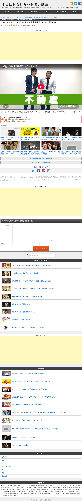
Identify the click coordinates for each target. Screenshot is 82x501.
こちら (53, 489)
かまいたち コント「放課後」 (21, 319)
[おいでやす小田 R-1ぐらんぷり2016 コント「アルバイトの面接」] (6, 289)
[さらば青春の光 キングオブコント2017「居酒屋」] (6, 296)
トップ (7, 12)
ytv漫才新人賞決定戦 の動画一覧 (41, 158)
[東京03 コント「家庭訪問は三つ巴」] (6, 312)
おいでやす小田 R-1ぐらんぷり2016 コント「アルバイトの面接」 (33, 288)
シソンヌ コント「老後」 (20, 445)
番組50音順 (34, 12)
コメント (4, 225)
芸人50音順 (21, 12)
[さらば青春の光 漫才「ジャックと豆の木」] (6, 273)
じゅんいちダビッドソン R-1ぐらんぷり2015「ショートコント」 (32, 265)
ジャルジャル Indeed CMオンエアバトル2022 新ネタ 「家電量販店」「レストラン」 (39, 412)
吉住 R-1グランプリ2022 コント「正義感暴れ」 (27, 405)
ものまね (4, 457)
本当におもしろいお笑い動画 (25, 4)
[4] (13, 119)
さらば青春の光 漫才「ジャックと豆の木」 (26, 273)
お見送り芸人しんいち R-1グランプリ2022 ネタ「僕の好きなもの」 (34, 397)
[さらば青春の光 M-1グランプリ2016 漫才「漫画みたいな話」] (6, 281)
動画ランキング (61, 12)
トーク (4, 463)
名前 (2, 244)
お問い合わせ (75, 12)
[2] (6, 119)
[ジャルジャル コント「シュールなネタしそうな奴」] (6, 327)
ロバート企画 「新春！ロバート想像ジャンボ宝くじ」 (29, 420)
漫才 (3, 469)
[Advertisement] (41, 46)
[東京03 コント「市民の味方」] (6, 304)
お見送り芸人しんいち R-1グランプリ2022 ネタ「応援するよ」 (32, 381)
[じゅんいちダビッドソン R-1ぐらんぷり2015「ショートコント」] (6, 265)
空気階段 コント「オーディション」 (23, 437)
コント (4, 460)
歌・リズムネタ (6, 466)
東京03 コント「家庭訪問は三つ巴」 (23, 312)
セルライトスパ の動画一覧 (41, 162)
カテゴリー (48, 12)
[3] (9, 119)
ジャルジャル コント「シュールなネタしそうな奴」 (28, 327)
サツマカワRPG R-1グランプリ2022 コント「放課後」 (29, 389)
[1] (2, 119)
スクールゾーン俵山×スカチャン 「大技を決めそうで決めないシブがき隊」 (36, 429)
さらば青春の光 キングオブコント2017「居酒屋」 (28, 296)
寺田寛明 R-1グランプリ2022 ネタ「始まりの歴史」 (29, 374)
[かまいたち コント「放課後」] (6, 320)
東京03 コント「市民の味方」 (21, 304)
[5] (16, 119)
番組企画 (4, 476)
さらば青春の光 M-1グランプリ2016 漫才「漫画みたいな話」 (32, 281)
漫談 (3, 473)
